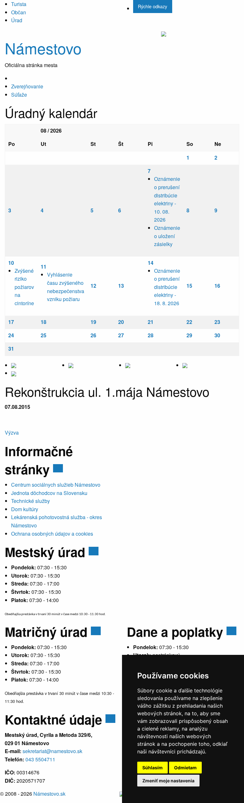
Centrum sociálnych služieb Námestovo (55, 484)
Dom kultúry (24, 509)
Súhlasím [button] (152, 767)
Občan (18, 12)
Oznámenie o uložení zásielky (167, 236)
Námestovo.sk (49, 793)
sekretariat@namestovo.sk (52, 751)
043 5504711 (40, 759)
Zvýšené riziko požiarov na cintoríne (24, 287)
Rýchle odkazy (152, 6)
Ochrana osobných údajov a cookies (52, 533)
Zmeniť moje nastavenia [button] (168, 780)
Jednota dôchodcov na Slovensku (49, 493)
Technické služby (30, 500)
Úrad (16, 20)
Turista (18, 4)
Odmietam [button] (185, 767)
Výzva (12, 432)
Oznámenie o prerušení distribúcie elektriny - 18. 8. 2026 (167, 287)
